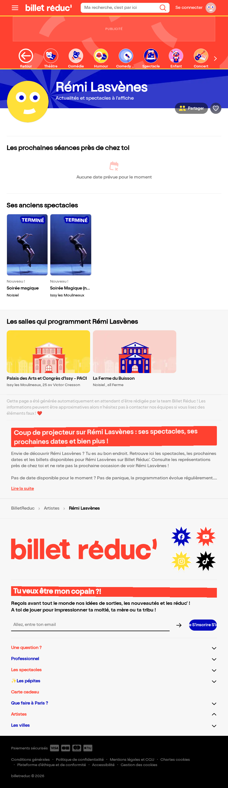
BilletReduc (22, 508)
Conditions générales (30, 759)
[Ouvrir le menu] (17, 8)
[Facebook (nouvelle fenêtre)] (181, 537)
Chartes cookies (175, 759)
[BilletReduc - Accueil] (49, 7)
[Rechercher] (163, 7)
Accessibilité (103, 764)
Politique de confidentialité (80, 759)
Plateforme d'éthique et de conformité (51, 764)
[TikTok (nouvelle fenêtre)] (206, 561)
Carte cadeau (25, 692)
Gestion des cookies (139, 764)
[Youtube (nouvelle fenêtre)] (206, 537)
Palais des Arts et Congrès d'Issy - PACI (47, 378)
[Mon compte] (211, 8)
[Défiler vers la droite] (215, 59)
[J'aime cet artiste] (215, 108)
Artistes (52, 508)
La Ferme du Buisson (114, 378)
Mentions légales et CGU (132, 759)
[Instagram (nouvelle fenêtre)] (181, 561)
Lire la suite (22, 488)
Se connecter (188, 7)
